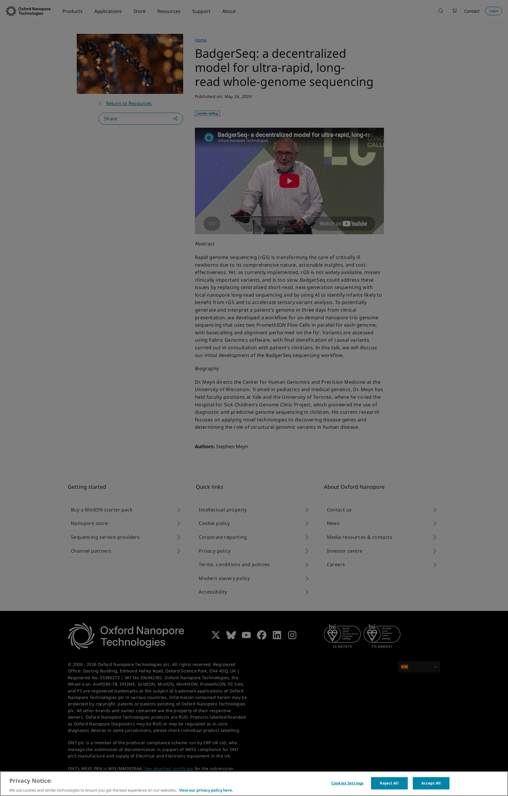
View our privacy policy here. (206, 789)
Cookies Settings (347, 782)
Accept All (431, 782)
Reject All (389, 782)
